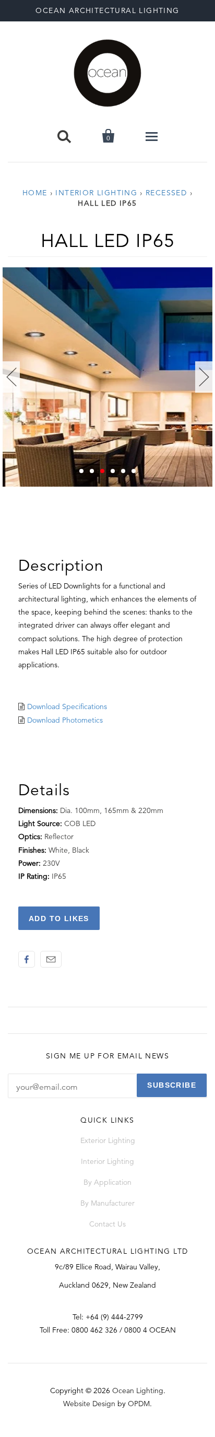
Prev (11, 377)
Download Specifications (67, 706)
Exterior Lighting (107, 1140)
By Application (107, 1182)
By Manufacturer (107, 1203)
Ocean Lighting (137, 1390)
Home (34, 192)
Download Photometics (65, 720)
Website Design (89, 1403)
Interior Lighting (96, 192)
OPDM (139, 1403)
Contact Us (107, 1224)
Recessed (166, 192)
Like (26, 959)
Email (51, 959)
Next (203, 377)
